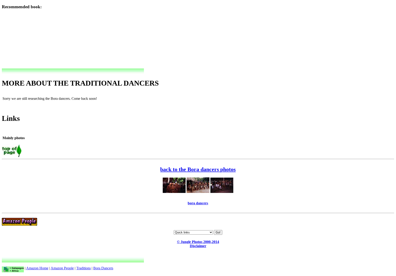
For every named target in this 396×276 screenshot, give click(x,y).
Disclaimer (198, 246)
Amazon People (62, 268)
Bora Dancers (103, 268)
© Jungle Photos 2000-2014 (198, 242)
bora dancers (198, 203)
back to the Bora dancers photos (198, 169)
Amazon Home (37, 268)
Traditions (83, 268)
